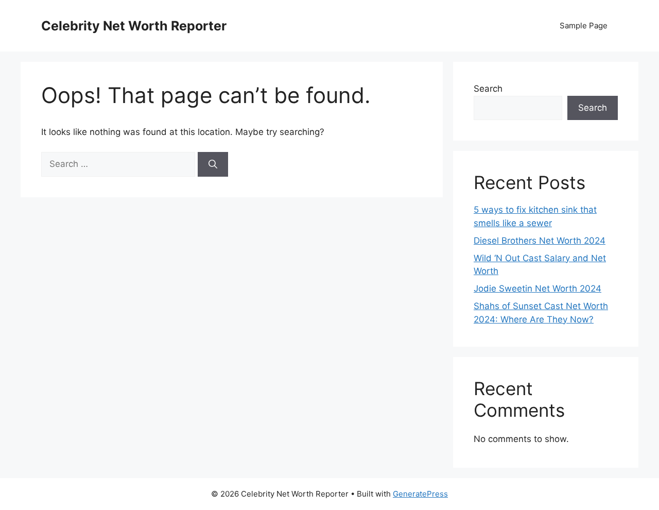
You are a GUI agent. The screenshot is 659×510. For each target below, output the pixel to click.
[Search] (213, 164)
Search (488, 88)
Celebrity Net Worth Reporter (134, 25)
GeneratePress (420, 494)
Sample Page (584, 25)
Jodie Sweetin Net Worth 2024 (537, 288)
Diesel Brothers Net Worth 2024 (539, 240)
